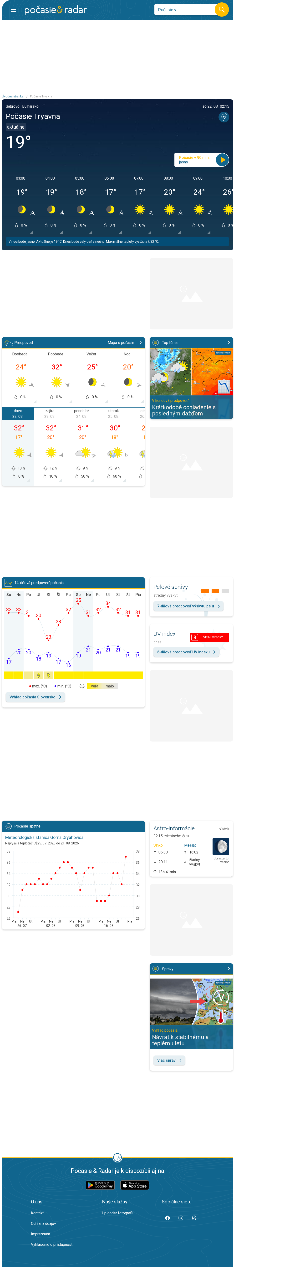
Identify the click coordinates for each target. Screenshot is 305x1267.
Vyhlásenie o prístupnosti (52, 1244)
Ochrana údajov (43, 1223)
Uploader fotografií (117, 1213)
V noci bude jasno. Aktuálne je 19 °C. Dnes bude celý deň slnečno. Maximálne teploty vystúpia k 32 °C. (84, 241)
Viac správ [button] (166, 1060)
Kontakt (37, 1213)
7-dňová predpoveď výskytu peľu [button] (185, 606)
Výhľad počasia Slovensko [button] (33, 697)
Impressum (40, 1234)
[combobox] (188, 9)
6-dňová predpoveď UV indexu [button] (183, 652)
